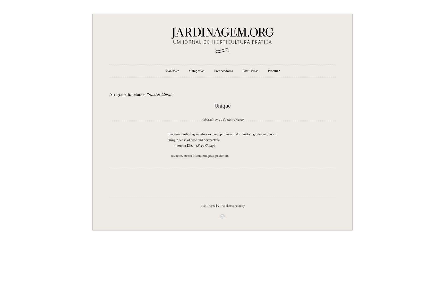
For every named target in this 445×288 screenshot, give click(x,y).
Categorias (196, 70)
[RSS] (222, 216)
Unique (222, 105)
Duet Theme (207, 205)
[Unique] (223, 111)
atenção (176, 155)
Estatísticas (250, 70)
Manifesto (172, 70)
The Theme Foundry (232, 205)
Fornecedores (223, 70)
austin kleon (192, 155)
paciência (222, 155)
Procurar (274, 70)
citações (208, 155)
